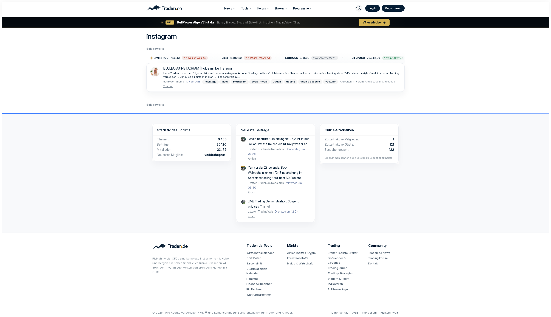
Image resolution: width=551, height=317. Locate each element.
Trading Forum (378, 258)
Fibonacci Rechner (259, 284)
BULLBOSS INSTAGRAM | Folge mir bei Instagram (198, 68)
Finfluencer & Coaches (337, 260)
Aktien (252, 158)
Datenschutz (339, 312)
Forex (251, 192)
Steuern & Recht (338, 278)
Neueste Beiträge (255, 130)
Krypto (311, 253)
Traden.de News (379, 253)
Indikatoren (335, 284)
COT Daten (253, 258)
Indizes (301, 253)
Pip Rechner (254, 289)
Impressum (369, 312)
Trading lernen (337, 268)
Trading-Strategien (340, 273)
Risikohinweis (390, 312)
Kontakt (373, 263)
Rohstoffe (302, 258)
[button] (175, 58)
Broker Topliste (338, 253)
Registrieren (393, 8)
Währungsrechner (258, 294)
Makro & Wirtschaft (300, 263)
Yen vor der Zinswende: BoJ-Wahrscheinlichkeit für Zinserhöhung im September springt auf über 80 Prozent (275, 173)
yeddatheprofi (215, 155)
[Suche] (358, 8)
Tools (244, 8)
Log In (372, 8)
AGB (355, 312)
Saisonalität (254, 263)
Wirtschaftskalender (260, 253)
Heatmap (252, 278)
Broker (279, 8)
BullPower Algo (338, 289)
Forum (261, 8)
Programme (301, 8)
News (228, 8)
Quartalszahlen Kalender (256, 271)
